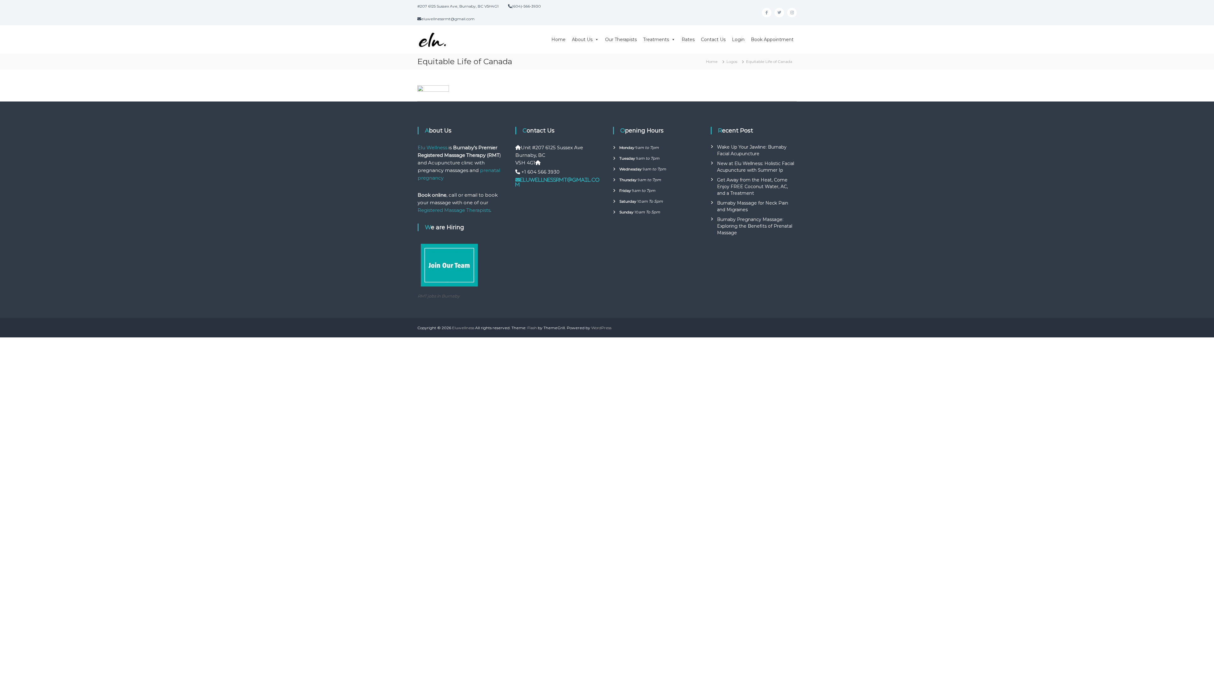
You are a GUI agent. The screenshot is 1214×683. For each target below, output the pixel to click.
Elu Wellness (432, 148)
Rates (688, 39)
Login (738, 39)
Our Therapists (621, 39)
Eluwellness (463, 327)
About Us (582, 39)
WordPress (601, 327)
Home (558, 39)
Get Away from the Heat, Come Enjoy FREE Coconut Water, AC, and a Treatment (752, 186)
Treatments (656, 39)
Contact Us (713, 39)
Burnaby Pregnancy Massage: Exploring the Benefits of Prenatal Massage (754, 226)
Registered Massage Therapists (454, 210)
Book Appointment (772, 39)
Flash (532, 327)
